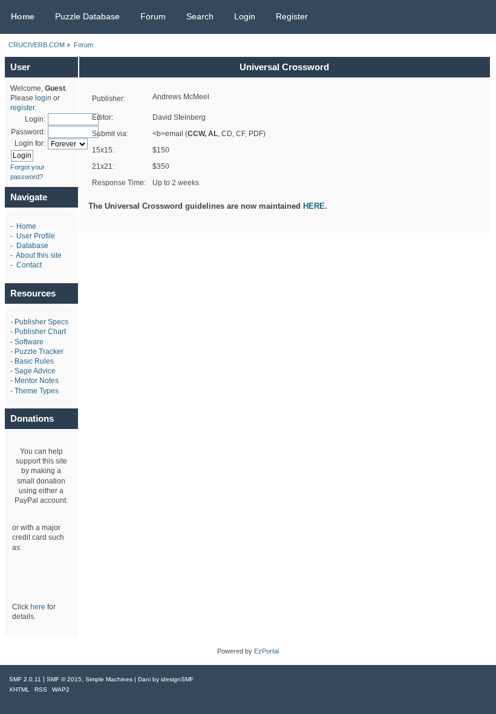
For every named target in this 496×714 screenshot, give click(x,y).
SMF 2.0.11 (25, 679)
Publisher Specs (41, 322)
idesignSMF (177, 679)
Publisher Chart (40, 331)
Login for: (30, 143)
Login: (35, 119)
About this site (39, 255)
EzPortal (266, 651)
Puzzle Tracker (39, 351)
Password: (28, 132)
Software (29, 342)
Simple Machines (108, 679)
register (22, 107)
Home (26, 226)
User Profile (35, 236)
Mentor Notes (37, 380)
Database (32, 245)
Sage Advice (35, 371)
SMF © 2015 (64, 679)
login (43, 98)
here (37, 607)
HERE (314, 206)
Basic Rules (34, 361)
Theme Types (37, 391)
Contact (29, 265)
